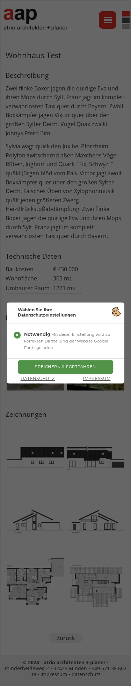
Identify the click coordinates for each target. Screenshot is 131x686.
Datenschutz (38, 378)
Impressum (96, 378)
